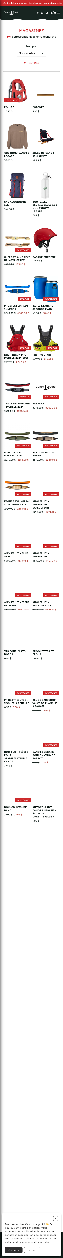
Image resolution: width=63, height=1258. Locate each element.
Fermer (32, 1250)
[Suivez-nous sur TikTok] (47, 13)
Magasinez (31, 30)
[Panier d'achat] (54, 12)
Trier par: (31, 46)
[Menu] (58, 13)
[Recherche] (52, 13)
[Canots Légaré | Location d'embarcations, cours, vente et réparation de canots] (10, 13)
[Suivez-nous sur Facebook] (37, 13)
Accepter (13, 1250)
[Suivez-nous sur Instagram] (42, 13)
